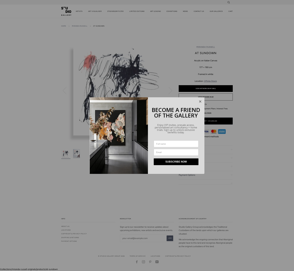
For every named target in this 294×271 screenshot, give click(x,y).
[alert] (147, 135)
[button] (200, 101)
